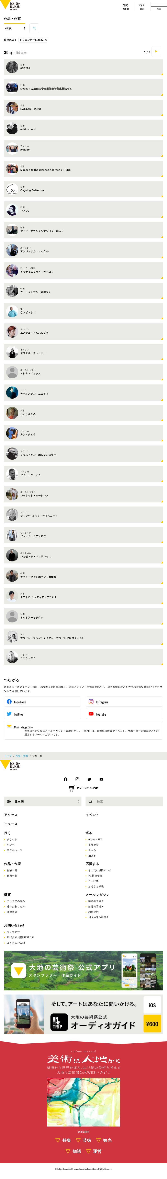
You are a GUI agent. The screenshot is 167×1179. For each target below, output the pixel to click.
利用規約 (93, 911)
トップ (8, 756)
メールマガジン (98, 894)
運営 (97, 1151)
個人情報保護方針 (98, 917)
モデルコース (14, 850)
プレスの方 (13, 932)
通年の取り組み (16, 906)
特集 (67, 1140)
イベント (92, 815)
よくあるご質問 (16, 942)
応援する (92, 864)
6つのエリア (95, 839)
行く (7, 833)
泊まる (92, 855)
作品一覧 (12, 870)
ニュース (11, 824)
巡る (89, 833)
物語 (77, 1151)
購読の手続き (96, 901)
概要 (7, 894)
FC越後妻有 (95, 875)
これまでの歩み (16, 901)
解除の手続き (96, 906)
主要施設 (93, 844)
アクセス (11, 815)
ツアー (11, 844)
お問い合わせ (14, 925)
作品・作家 (12, 18)
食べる (92, 850)
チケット (12, 839)
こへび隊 (93, 881)
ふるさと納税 (96, 886)
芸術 (87, 1140)
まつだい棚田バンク (100, 870)
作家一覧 (12, 875)
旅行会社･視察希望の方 (20, 937)
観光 (107, 1140)
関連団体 (12, 911)
